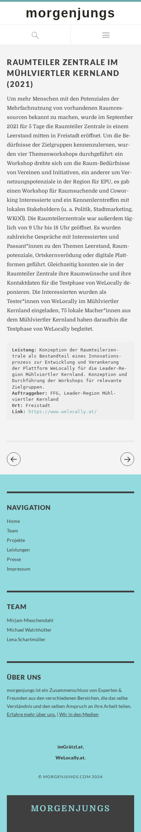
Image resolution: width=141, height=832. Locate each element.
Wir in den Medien (79, 714)
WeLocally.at (70, 757)
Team (12, 530)
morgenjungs (70, 12)
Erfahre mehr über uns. (31, 714)
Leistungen (18, 550)
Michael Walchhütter (29, 630)
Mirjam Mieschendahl (30, 620)
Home (13, 521)
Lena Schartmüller (26, 639)
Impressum (18, 569)
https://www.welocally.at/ (62, 411)
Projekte (16, 540)
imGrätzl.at (70, 747)
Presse (14, 559)
